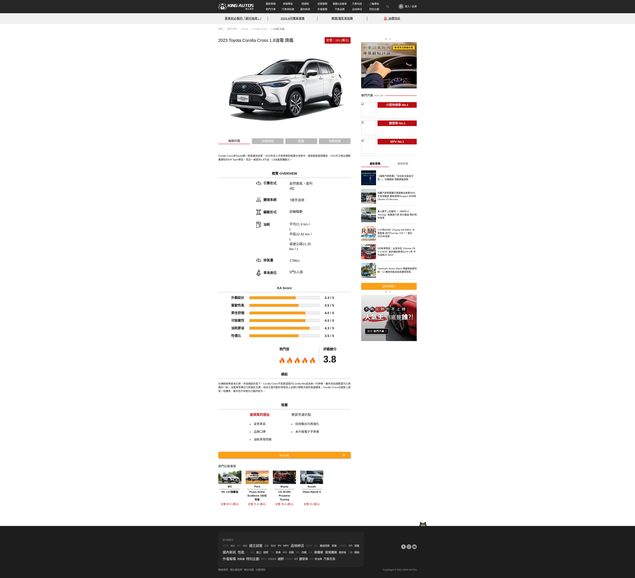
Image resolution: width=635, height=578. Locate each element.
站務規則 (260, 569)
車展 (334, 545)
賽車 (239, 546)
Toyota (244, 29)
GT (296, 559)
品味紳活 (357, 9)
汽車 (272, 552)
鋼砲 (356, 552)
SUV (273, 545)
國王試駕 (255, 546)
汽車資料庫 (288, 9)
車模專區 (288, 3)
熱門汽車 (271, 9)
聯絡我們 (223, 569)
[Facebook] (403, 546)
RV (279, 545)
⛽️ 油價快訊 (392, 18)
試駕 (316, 546)
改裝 (266, 545)
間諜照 (305, 3)
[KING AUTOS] (236, 6)
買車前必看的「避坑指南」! (243, 18)
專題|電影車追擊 (342, 18)
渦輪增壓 (343, 546)
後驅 (298, 552)
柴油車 (318, 559)
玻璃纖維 (331, 552)
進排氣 (342, 552)
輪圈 (245, 545)
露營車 (303, 559)
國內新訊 (305, 9)
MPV (286, 545)
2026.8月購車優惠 (293, 18)
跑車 (278, 552)
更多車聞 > (389, 286)
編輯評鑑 (234, 141)
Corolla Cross (260, 29)
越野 (265, 552)
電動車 (264, 559)
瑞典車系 (289, 559)
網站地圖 (249, 569)
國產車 (309, 546)
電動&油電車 (340, 3)
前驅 (291, 552)
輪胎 (233, 545)
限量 (356, 545)
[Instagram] (409, 546)
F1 (247, 552)
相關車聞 (335, 141)
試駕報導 (322, 3)
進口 (258, 552)
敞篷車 (226, 546)
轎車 (285, 552)
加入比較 (284, 455)
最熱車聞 (403, 163)
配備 (301, 141)
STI (350, 545)
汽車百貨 (329, 559)
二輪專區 (374, 3)
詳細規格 (268, 141)
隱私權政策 (236, 569)
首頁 (220, 29)
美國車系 (272, 559)
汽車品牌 (340, 9)
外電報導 (322, 9)
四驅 (304, 552)
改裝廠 (241, 559)
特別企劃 (374, 9)
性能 (241, 552)
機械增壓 (325, 545)
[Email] (414, 546)
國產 (252, 552)
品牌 (310, 552)
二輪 (350, 552)
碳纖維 (318, 552)
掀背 (311, 559)
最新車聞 (271, 3)
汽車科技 (357, 3)
